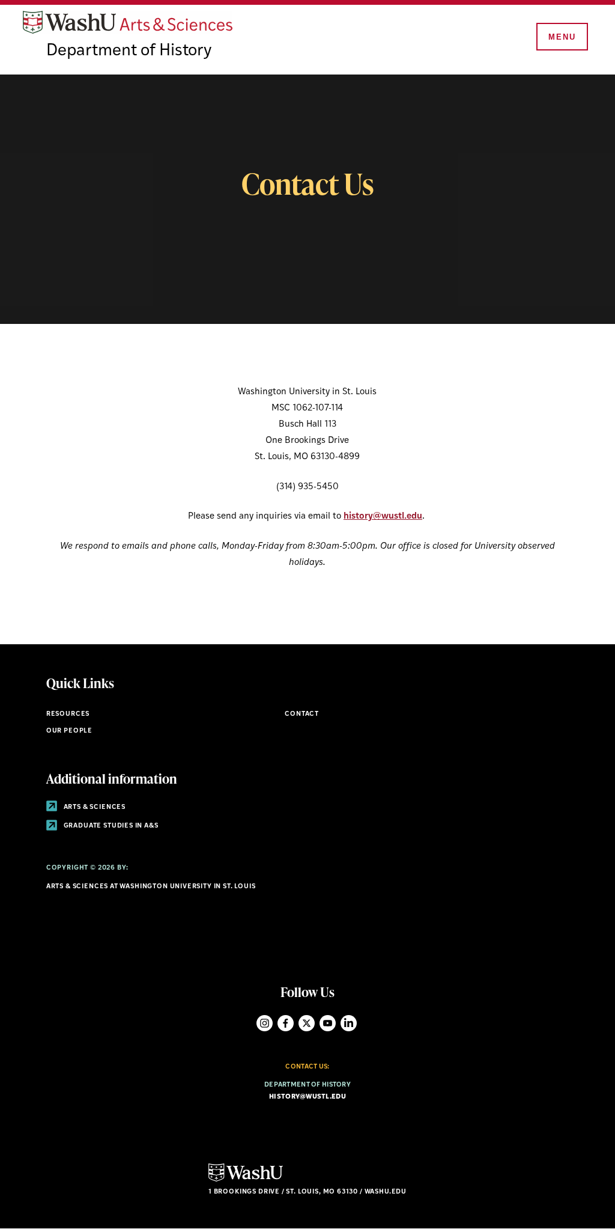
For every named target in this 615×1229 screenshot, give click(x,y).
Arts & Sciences (94, 807)
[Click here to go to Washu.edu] (245, 1180)
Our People (69, 731)
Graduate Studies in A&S (110, 826)
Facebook (285, 1023)
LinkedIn (349, 1023)
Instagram (264, 1023)
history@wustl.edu (383, 516)
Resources (67, 714)
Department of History (128, 51)
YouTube (328, 1023)
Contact (302, 714)
